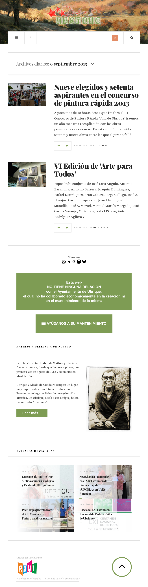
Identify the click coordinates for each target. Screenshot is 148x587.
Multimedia (100, 227)
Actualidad (100, 145)
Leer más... (32, 413)
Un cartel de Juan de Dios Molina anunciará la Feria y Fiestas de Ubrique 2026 (38, 481)
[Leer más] (23, 490)
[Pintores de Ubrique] (74, 15)
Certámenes (87, 505)
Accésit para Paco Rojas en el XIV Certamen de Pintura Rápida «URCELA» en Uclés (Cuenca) (94, 485)
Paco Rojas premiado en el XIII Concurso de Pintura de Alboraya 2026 (37, 514)
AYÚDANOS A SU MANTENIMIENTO (76, 323)
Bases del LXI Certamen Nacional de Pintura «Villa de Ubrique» (95, 514)
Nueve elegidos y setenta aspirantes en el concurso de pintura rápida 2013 (96, 94)
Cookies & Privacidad (29, 578)
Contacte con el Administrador (62, 578)
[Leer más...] (58, 146)
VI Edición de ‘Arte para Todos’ (93, 169)
